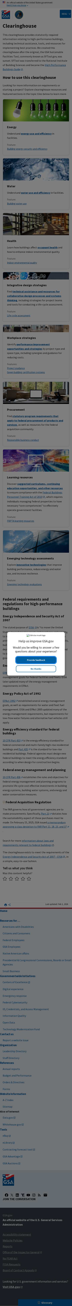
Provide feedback (36, 659)
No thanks (36, 668)
